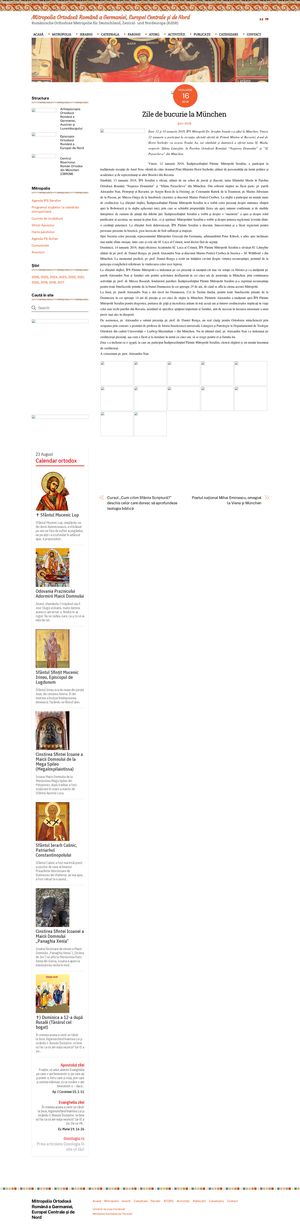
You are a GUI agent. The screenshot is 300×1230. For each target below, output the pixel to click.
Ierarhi (86, 34)
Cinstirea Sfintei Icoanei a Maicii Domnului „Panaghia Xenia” (60, 936)
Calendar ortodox (56, 460)
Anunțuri (38, 252)
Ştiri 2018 (184, 123)
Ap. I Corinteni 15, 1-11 (68, 1092)
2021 (80, 277)
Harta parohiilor (43, 232)
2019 (44, 282)
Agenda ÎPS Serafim (46, 200)
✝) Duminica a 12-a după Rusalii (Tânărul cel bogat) (59, 1022)
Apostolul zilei (72, 1065)
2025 (44, 277)
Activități (176, 34)
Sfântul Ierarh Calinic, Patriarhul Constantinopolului (56, 850)
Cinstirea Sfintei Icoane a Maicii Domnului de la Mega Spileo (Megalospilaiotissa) (59, 761)
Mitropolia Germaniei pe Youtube (112, 1213)
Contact (254, 34)
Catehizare (228, 34)
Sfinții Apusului (43, 225)
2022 (72, 277)
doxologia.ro (73, 1138)
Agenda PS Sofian (45, 238)
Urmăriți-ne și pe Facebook (109, 1209)
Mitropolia (61, 34)
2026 (35, 277)
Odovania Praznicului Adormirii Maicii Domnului (60, 593)
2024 (53, 277)
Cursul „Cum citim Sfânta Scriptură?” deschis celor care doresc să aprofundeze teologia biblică (142, 503)
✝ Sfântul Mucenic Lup (57, 514)
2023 (63, 277)
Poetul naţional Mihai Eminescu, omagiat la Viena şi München (226, 500)
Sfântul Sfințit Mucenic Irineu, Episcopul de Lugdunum (57, 677)
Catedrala (110, 34)
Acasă (38, 34)
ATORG (154, 34)
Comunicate (40, 245)
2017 (61, 282)
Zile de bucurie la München (184, 113)
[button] (38, 60)
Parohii (134, 34)
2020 (35, 282)
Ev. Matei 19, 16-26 (71, 1129)
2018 (52, 282)
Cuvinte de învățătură (47, 218)
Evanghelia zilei (71, 1102)
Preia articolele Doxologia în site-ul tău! (60, 1146)
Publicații (202, 34)
